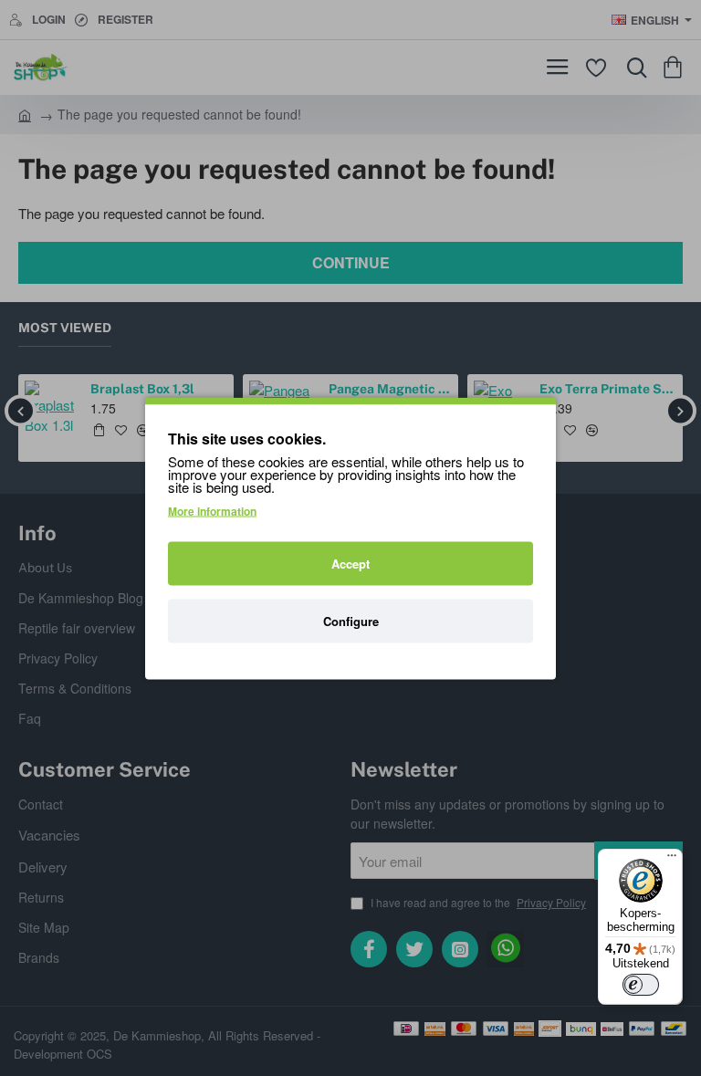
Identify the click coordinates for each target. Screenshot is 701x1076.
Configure (351, 620)
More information (212, 510)
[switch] (641, 985)
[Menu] (672, 860)
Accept (350, 562)
